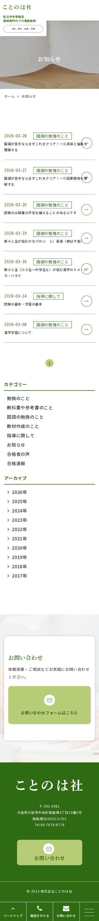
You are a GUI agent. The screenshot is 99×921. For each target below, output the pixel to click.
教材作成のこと (23, 426)
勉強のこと (18, 398)
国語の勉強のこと (25, 416)
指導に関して (21, 435)
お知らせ (16, 444)
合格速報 (16, 463)
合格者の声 (18, 454)
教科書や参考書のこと (30, 407)
